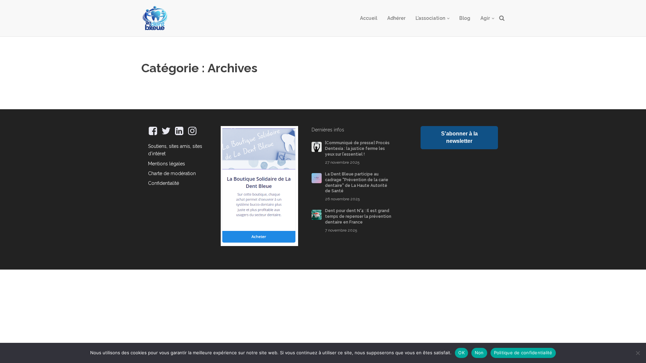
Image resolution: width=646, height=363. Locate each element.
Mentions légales (166, 163)
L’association (430, 18)
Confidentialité (163, 183)
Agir (485, 18)
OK (461, 352)
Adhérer (396, 18)
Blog (464, 18)
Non (479, 352)
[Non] (637, 353)
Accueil (368, 18)
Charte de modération (172, 173)
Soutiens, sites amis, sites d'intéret (175, 150)
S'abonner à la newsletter (459, 137)
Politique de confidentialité (523, 352)
